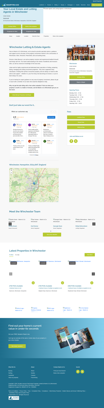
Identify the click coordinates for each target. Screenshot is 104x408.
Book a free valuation (31, 26)
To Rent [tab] (11, 254)
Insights (18, 36)
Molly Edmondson (59, 226)
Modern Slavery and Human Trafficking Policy (73, 391)
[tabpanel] (52, 277)
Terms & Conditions (13, 391)
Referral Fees (81, 127)
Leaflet (57, 201)
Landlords (41, 4)
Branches (83, 4)
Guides (77, 4)
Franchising (34, 377)
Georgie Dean (35, 226)
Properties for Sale (31, 31)
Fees (29, 391)
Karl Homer (12, 226)
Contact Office (12, 26)
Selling (56, 4)
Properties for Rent (12, 31)
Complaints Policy (36, 391)
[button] (34, 183)
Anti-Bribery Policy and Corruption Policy (19, 392)
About (88, 4)
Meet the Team (36, 36)
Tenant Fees (81, 122)
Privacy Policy (23, 391)
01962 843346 (6, 16)
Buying (62, 4)
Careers (33, 375)
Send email (6, 18)
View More (90, 254)
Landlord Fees (81, 117)
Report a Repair (81, 82)
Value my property (13, 377)
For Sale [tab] (17, 254)
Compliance (45, 391)
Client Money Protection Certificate (21, 95)
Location (26, 36)
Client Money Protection (55, 391)
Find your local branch (60, 370)
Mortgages (70, 4)
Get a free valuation (52, 234)
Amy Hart (79, 226)
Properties (46, 36)
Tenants (49, 4)
